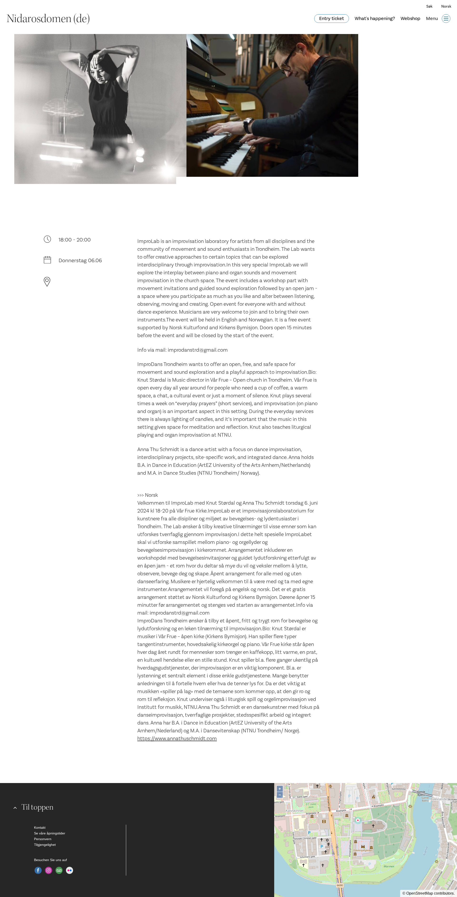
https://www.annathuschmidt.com (177, 738)
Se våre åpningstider (49, 833)
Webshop (410, 18)
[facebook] (38, 870)
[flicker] (69, 870)
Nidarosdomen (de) (48, 19)
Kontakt (39, 827)
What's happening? (375, 18)
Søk (429, 6)
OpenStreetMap (419, 893)
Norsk (446, 6)
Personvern (42, 839)
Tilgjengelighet (45, 845)
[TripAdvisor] (59, 870)
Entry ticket (331, 18)
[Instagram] (49, 870)
